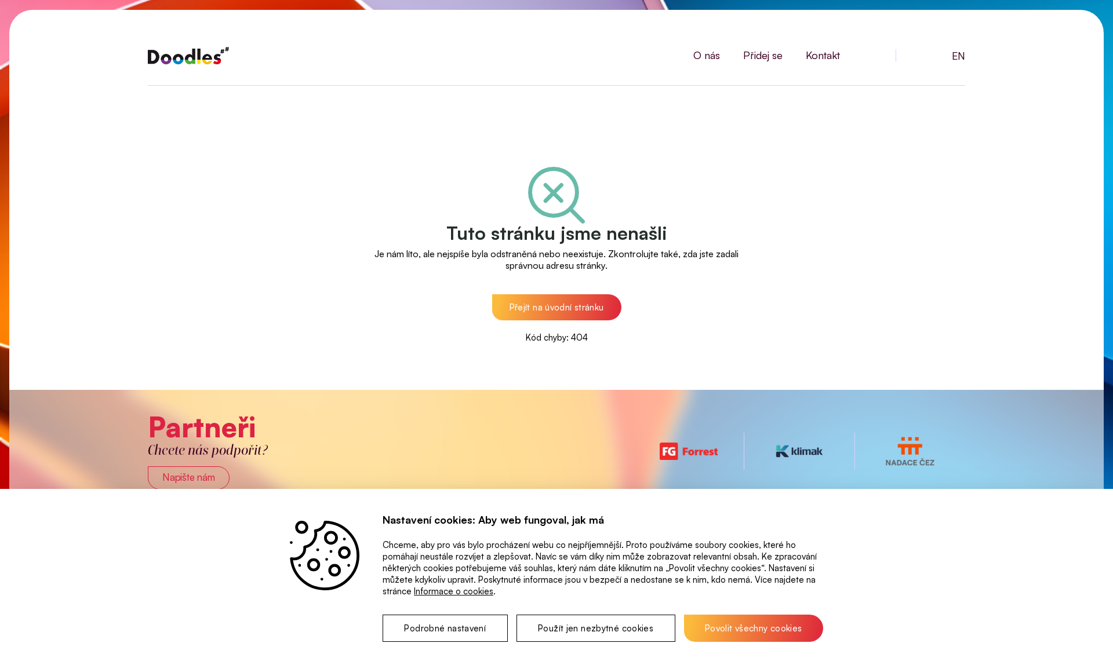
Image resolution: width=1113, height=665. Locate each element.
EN (958, 55)
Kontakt (823, 55)
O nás (706, 55)
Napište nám (188, 477)
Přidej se (763, 55)
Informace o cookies (453, 591)
